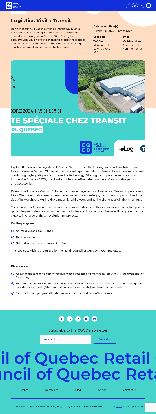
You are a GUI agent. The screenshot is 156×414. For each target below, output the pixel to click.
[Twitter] (70, 319)
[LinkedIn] (78, 319)
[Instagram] (94, 319)
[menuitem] (24, 390)
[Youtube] (86, 319)
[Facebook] (61, 319)
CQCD (119, 406)
